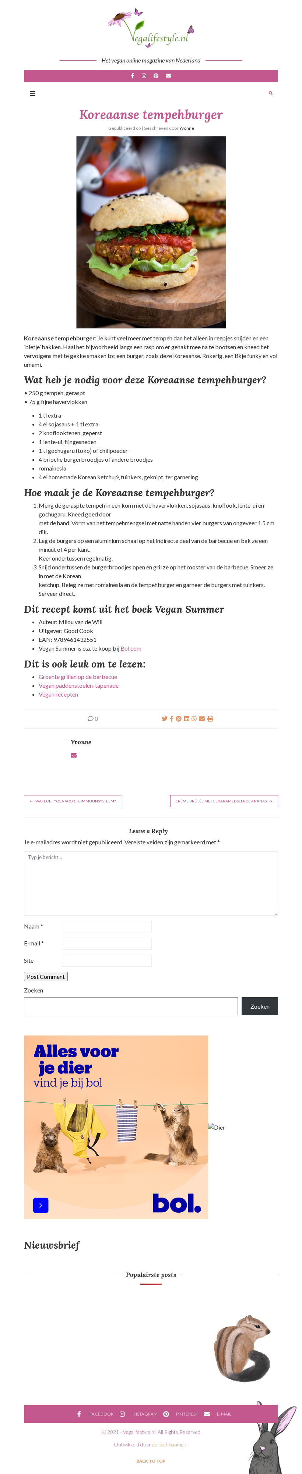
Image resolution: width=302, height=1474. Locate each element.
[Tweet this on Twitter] (165, 718)
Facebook (132, 76)
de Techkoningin (169, 1444)
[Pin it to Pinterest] (179, 718)
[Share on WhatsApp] (194, 718)
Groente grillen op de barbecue (78, 676)
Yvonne (186, 128)
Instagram (144, 76)
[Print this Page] (210, 718)
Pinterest (156, 76)
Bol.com (130, 648)
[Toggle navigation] (33, 93)
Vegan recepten (58, 694)
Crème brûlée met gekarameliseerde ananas (221, 801)
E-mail (168, 76)
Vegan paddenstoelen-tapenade (79, 685)
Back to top (151, 1461)
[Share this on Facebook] (171, 718)
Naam (33, 926)
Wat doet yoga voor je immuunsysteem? (75, 801)
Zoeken (33, 990)
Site (29, 960)
